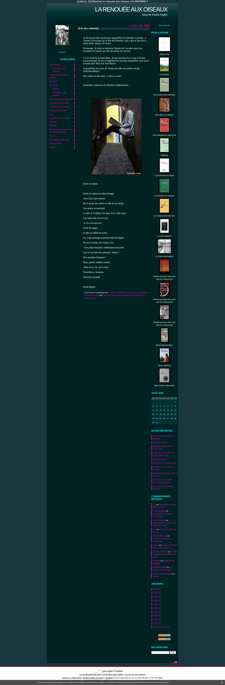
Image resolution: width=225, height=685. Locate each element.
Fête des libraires (88, 28)
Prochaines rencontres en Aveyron (164, 437)
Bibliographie (54, 65)
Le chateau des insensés (58, 69)
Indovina (164, 155)
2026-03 (157, 604)
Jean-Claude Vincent (162, 574)
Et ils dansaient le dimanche (61, 99)
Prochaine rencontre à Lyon (165, 463)
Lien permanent (140, 292)
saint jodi (125, 295)
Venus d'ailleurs (55, 143)
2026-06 (157, 593)
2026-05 (157, 597)
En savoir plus (163, 682)
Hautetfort (119, 671)
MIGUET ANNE (160, 567)
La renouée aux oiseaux (131, 9)
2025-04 (157, 619)
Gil (155, 505)
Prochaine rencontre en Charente (163, 447)
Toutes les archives (162, 627)
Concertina (164, 74)
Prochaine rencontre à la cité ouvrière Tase (164, 454)
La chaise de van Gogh (164, 175)
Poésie (52, 136)
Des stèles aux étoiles (164, 115)
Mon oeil (52, 122)
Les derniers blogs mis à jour (90, 674)
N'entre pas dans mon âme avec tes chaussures (60, 130)
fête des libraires (135, 295)
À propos (62, 52)
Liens (51, 114)
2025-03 (157, 623)
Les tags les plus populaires (135, 674)
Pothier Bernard (160, 536)
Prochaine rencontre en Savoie (163, 487)
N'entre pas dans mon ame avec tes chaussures (164, 300)
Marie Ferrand (159, 511)
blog (160, 678)
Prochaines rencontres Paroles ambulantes (163, 481)
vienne (118, 295)
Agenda (55, 89)
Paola (156, 545)
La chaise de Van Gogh (59, 103)
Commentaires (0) (90, 295)
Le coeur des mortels (58, 111)
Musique (52, 126)
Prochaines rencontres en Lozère (164, 468)
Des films (53, 81)
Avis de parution (160, 442)
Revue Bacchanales (164, 345)
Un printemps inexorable (59, 140)
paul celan (93, 298)
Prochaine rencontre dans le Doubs (165, 474)
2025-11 (157, 608)
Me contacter (164, 25)
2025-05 (157, 616)
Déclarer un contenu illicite (71, 678)
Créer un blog (107, 671)
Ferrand (157, 561)
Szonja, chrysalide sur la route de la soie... (165, 554)
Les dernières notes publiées (113, 674)
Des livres (53, 85)
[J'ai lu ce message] (222, 682)
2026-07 (157, 589)
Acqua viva (164, 54)
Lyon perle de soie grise (59, 118)
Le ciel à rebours (164, 236)
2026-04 (157, 601)
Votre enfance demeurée (164, 385)
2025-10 (157, 612)
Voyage (52, 147)
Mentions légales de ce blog (93, 678)
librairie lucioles (109, 295)
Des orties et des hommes (59, 93)
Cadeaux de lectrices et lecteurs (59, 76)
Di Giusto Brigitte (160, 552)
